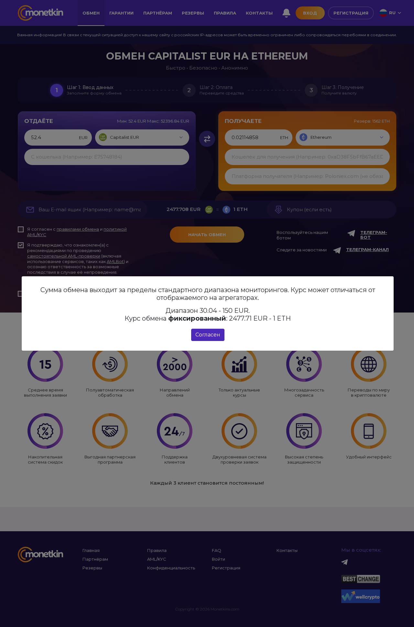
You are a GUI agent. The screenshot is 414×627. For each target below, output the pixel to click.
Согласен (207, 335)
